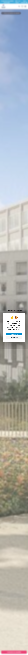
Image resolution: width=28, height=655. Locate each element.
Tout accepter (14, 334)
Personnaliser (14, 337)
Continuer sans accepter (15, 310)
